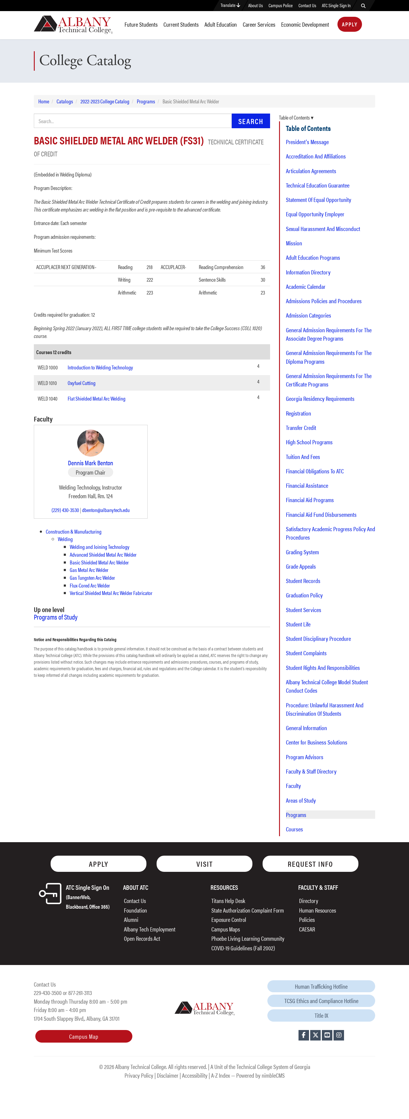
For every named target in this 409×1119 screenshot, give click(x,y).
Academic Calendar (305, 286)
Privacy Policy (139, 1075)
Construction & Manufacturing (74, 531)
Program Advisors (304, 757)
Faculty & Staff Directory (311, 771)
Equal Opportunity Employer (315, 214)
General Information (306, 728)
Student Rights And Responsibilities (323, 667)
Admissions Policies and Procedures (324, 301)
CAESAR (307, 929)
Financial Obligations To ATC (315, 471)
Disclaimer (167, 1075)
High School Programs (309, 442)
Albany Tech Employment (149, 929)
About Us (255, 5)
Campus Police (281, 5)
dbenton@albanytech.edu (106, 510)
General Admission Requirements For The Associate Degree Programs (329, 334)
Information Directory (308, 272)
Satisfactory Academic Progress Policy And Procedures (330, 533)
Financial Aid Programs (310, 500)
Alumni (131, 919)
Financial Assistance (307, 485)
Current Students (181, 24)
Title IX (321, 1015)
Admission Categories (308, 315)
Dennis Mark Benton (90, 462)
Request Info (310, 863)
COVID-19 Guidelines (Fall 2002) (243, 947)
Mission (294, 243)
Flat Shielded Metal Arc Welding (96, 398)
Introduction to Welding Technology (100, 367)
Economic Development (305, 24)
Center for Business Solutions (316, 742)
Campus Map (84, 1036)
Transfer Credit (301, 427)
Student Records (303, 580)
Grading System (302, 552)
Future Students (141, 24)
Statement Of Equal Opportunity (318, 199)
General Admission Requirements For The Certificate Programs (329, 380)
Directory (308, 900)
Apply (350, 24)
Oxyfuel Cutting (82, 382)
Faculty (293, 785)
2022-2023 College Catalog (105, 101)
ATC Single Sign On (88, 896)
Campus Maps (225, 929)
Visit (204, 863)
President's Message (307, 142)
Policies (307, 919)
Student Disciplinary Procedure (318, 638)
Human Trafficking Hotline (321, 986)
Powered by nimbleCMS (260, 1075)
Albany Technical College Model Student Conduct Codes (327, 686)
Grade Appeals (301, 566)
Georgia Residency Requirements (320, 398)
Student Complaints (306, 653)
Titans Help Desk (228, 900)
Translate (229, 4)
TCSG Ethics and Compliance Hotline (321, 1000)
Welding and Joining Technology (99, 546)
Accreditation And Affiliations (316, 156)
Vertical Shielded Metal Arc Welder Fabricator (111, 593)
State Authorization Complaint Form (247, 910)
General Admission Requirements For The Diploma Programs (329, 356)
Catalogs (65, 101)
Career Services (259, 24)
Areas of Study (301, 800)
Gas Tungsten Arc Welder (92, 577)
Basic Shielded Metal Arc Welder (99, 562)
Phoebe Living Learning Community (247, 938)
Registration (298, 413)
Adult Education (221, 24)
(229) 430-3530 (65, 510)
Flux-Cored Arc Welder (90, 585)
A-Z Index (220, 1075)
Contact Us (307, 5)
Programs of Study (56, 617)
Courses (294, 829)
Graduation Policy (304, 595)
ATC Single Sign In (336, 5)
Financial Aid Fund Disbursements (321, 514)
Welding (65, 539)
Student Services (303, 609)
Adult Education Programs (313, 257)
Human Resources (317, 910)
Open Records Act (142, 938)
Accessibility (194, 1075)
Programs (146, 101)
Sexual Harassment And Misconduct (323, 228)
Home (43, 101)
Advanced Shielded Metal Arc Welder (103, 554)
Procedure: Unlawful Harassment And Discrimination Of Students (324, 709)
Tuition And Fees (303, 456)
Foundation (135, 910)
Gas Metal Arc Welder (89, 569)
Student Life (298, 624)
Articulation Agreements (311, 171)
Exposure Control (228, 919)
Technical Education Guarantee (317, 185)
